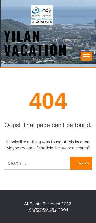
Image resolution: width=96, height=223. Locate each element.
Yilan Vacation (35, 43)
